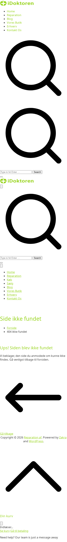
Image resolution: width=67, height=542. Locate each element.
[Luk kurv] (1, 523)
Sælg (10, 283)
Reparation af (33, 437)
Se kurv (5, 531)
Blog (10, 19)
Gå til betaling (19, 531)
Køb (9, 280)
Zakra (62, 437)
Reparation (14, 15)
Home (11, 11)
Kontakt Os (14, 30)
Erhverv (12, 26)
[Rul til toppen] (33, 509)
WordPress (36, 441)
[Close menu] (1, 265)
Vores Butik (14, 22)
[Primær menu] (1, 186)
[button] (1, 176)
